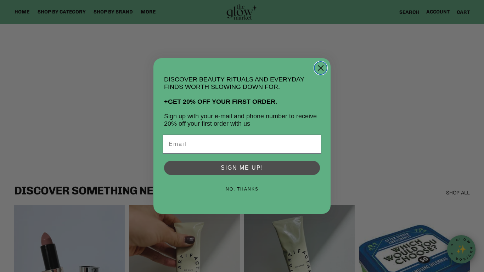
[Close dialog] (320, 68)
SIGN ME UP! (242, 168)
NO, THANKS (242, 189)
